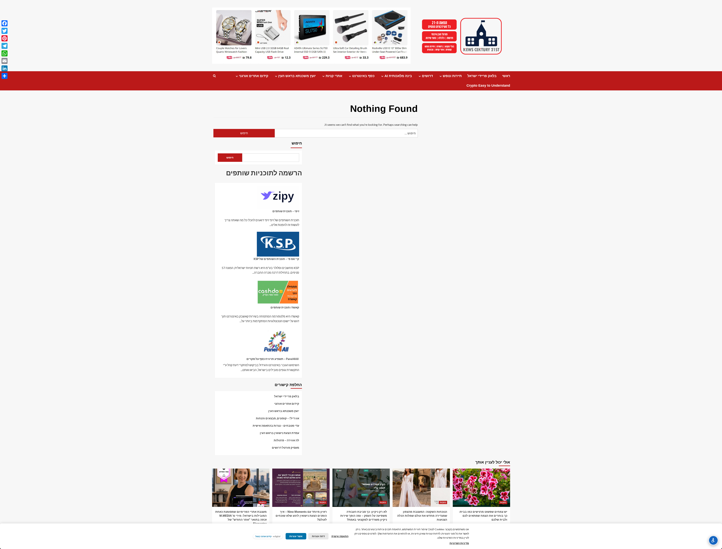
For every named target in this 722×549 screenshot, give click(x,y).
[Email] (4, 61)
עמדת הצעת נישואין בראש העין (279, 433)
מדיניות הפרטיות (459, 543)
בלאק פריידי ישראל (482, 76)
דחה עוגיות (318, 536)
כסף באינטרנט (363, 76)
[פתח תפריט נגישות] (713, 540)
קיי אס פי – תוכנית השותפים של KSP (276, 258)
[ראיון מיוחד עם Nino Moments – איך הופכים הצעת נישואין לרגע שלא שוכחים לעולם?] (301, 488)
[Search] (214, 76)
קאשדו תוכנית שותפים (285, 307)
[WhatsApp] (4, 53)
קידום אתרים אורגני (253, 76)
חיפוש (297, 143)
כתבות (503, 502)
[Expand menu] (440, 76)
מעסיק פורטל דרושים (285, 447)
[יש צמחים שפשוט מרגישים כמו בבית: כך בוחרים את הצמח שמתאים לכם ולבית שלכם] (481, 488)
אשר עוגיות (296, 536)
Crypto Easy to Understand (488, 85)
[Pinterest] (4, 38)
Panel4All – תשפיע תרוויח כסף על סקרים (272, 358)
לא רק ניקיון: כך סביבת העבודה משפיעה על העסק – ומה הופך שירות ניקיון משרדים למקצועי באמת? (363, 515)
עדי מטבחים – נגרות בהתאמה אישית (276, 425)
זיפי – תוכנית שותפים (285, 211)
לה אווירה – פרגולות (286, 440)
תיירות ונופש (452, 76)
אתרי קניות (334, 76)
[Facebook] (4, 23)
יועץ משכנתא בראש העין (297, 76)
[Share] (4, 76)
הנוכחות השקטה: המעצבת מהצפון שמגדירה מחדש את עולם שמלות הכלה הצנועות (422, 515)
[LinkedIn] (4, 68)
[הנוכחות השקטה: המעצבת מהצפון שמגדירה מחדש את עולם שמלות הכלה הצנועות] (421, 488)
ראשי (506, 76)
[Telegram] (4, 46)
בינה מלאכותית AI (398, 76)
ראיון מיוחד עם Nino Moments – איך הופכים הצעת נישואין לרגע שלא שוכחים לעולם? (301, 515)
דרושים (427, 76)
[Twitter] (4, 31)
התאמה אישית (339, 536)
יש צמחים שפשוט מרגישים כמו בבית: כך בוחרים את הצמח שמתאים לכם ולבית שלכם (483, 515)
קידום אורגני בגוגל (263, 536)
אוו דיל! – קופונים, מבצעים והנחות (277, 418)
